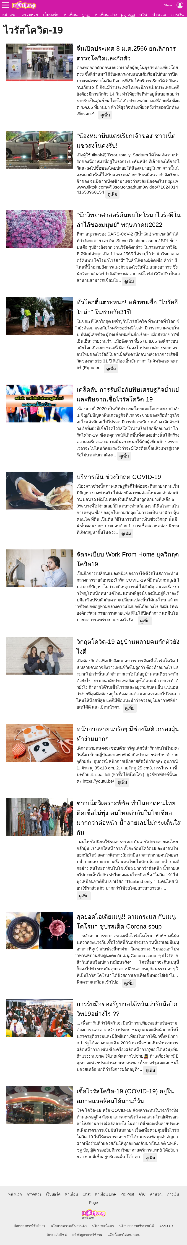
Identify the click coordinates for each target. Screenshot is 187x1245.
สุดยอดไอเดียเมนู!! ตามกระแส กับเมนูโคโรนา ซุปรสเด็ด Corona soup (126, 921)
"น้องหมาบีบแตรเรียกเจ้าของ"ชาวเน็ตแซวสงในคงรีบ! (126, 140)
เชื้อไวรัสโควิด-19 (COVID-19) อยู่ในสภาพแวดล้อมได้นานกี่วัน (125, 1096)
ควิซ (143, 14)
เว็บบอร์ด (51, 14)
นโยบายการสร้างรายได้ (136, 1226)
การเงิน (177, 14)
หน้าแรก (9, 14)
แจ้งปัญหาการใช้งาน (87, 1235)
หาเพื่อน (71, 14)
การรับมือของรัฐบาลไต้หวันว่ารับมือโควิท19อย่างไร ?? (127, 1009)
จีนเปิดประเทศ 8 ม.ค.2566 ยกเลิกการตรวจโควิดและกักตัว (126, 53)
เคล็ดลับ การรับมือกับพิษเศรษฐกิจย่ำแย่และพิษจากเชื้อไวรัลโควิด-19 (128, 394)
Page (93, 1203)
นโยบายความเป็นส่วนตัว (69, 1226)
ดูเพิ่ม (105, 115)
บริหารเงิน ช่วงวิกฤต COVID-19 (119, 477)
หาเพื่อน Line (106, 14)
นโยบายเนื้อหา (103, 1226)
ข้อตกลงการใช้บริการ (29, 1226)
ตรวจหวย (30, 14)
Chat (86, 15)
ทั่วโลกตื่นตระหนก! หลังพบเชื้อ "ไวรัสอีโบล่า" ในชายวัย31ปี (127, 307)
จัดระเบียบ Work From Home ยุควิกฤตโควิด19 (128, 559)
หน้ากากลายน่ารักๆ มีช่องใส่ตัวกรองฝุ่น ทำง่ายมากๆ (128, 734)
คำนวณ (159, 14)
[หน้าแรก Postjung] (24, 5)
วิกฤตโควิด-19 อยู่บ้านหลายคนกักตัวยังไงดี (128, 646)
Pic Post (128, 15)
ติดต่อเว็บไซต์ (57, 1235)
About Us (166, 1226)
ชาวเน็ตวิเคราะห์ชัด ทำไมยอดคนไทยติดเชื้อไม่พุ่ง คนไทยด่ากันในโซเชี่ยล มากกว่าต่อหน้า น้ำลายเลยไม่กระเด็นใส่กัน (129, 818)
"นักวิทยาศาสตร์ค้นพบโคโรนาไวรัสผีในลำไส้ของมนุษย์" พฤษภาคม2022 (129, 220)
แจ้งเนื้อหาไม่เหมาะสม (124, 1235)
